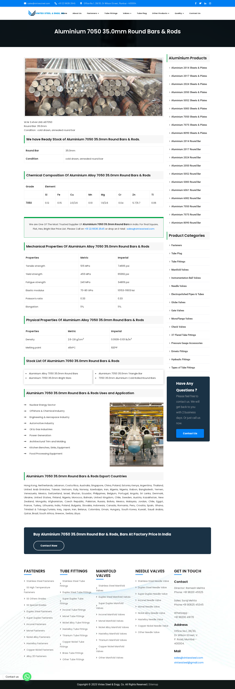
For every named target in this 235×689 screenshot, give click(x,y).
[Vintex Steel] (46, 13)
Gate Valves (177, 310)
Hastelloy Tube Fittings (75, 629)
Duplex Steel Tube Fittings (77, 592)
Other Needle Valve (149, 632)
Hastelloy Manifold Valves (113, 633)
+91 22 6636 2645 (66, 3)
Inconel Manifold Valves (112, 614)
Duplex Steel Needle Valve (152, 587)
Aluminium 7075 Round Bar (186, 214)
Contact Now (48, 545)
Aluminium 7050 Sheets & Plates (189, 116)
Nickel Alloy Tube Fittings (76, 622)
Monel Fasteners (36, 630)
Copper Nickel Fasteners (40, 649)
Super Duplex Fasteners (40, 617)
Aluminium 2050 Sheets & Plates (189, 92)
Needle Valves (179, 286)
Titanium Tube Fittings (75, 635)
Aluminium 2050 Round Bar (186, 165)
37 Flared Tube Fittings (183, 335)
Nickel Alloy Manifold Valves (114, 627)
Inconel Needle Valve (149, 600)
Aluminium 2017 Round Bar (186, 149)
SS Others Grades (36, 598)
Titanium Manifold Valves (113, 640)
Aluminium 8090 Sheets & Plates (189, 133)
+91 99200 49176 (184, 617)
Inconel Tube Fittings (74, 609)
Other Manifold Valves (111, 657)
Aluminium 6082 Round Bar (186, 198)
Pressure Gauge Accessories (187, 343)
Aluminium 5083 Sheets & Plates (189, 108)
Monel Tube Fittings (73, 616)
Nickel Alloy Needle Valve (151, 613)
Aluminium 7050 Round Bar (186, 206)
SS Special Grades (36, 605)
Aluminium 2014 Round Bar (186, 141)
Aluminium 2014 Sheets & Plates (189, 67)
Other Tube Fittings (73, 659)
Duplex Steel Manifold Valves (114, 596)
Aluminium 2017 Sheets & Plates (189, 76)
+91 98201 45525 (193, 592)
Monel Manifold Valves (111, 620)
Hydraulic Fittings (180, 359)
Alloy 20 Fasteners (37, 656)
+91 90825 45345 (193, 604)
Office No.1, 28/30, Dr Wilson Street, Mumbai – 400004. (110, 3)
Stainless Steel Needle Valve (153, 581)
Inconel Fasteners (36, 624)
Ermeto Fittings (179, 351)
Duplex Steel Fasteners (39, 611)
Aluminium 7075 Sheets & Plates (189, 124)
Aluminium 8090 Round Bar (186, 222)
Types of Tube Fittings (183, 367)
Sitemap (153, 684)
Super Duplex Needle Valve (153, 593)
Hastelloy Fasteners (37, 643)
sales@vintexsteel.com (38, 3)
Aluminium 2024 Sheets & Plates (189, 84)
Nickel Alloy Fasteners (38, 637)
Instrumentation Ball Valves (186, 277)
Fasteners (176, 245)
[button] (113, 435)
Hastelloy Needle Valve (150, 619)
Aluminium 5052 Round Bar (186, 173)
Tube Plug (176, 253)
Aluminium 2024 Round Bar (186, 157)
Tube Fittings (178, 261)
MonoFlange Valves (182, 318)
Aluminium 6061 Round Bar (186, 190)
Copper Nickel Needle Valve (153, 625)
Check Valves (178, 326)
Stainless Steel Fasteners (40, 581)
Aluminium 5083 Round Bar (186, 182)
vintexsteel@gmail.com (189, 662)
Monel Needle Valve (149, 606)
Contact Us (190, 433)
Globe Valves (178, 302)
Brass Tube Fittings (73, 653)
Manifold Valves (180, 269)
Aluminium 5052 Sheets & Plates (189, 100)
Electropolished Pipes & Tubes (187, 294)
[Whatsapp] (27, 676)
